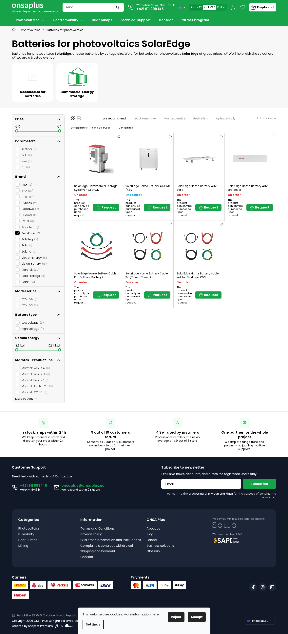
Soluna (28, 252)
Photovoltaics (29, 529)
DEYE (27, 197)
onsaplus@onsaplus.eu (83, 485)
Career (152, 540)
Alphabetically (225, 118)
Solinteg (29, 239)
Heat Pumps (27, 540)
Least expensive (145, 118)
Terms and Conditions (97, 529)
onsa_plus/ (263, 587)
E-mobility (26, 534)
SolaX (28, 282)
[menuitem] (30, 20)
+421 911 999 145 (150, 9)
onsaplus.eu (260, 621)
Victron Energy (34, 258)
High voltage (32, 329)
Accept (197, 617)
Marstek (30, 270)
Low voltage (32, 323)
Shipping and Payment (97, 551)
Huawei (29, 215)
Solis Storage (33, 276)
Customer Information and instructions (110, 540)
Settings (93, 624)
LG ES (27, 221)
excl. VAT (209, 7)
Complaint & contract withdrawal (106, 546)
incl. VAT (196, 7)
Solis (26, 245)
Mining (23, 546)
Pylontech (30, 227)
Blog (149, 534)
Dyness (29, 203)
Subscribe (259, 484)
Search (118, 7)
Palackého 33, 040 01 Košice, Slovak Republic (47, 615)
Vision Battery (34, 264)
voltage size (114, 53)
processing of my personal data (211, 494)
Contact (86, 557)
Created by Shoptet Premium (32, 626)
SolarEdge (30, 233)
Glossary (153, 551)
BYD (27, 191)
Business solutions (160, 546)
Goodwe (30, 209)
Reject (176, 617)
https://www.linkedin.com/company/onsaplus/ (272, 587)
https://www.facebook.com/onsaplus (253, 587)
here (155, 614)
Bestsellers (200, 118)
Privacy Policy (91, 534)
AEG (26, 185)
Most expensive (174, 118)
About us (153, 529)
